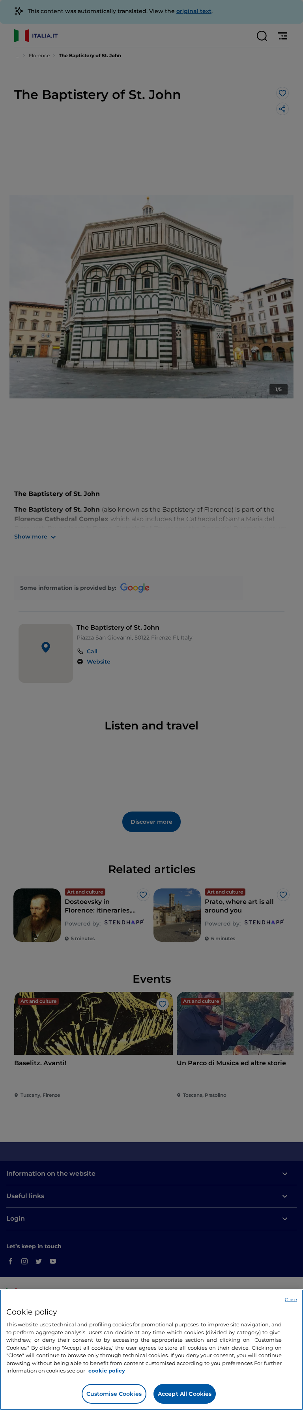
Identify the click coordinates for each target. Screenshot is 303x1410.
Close (291, 1299)
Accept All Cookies (185, 1393)
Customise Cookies (114, 1393)
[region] (151, 1349)
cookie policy (106, 1370)
